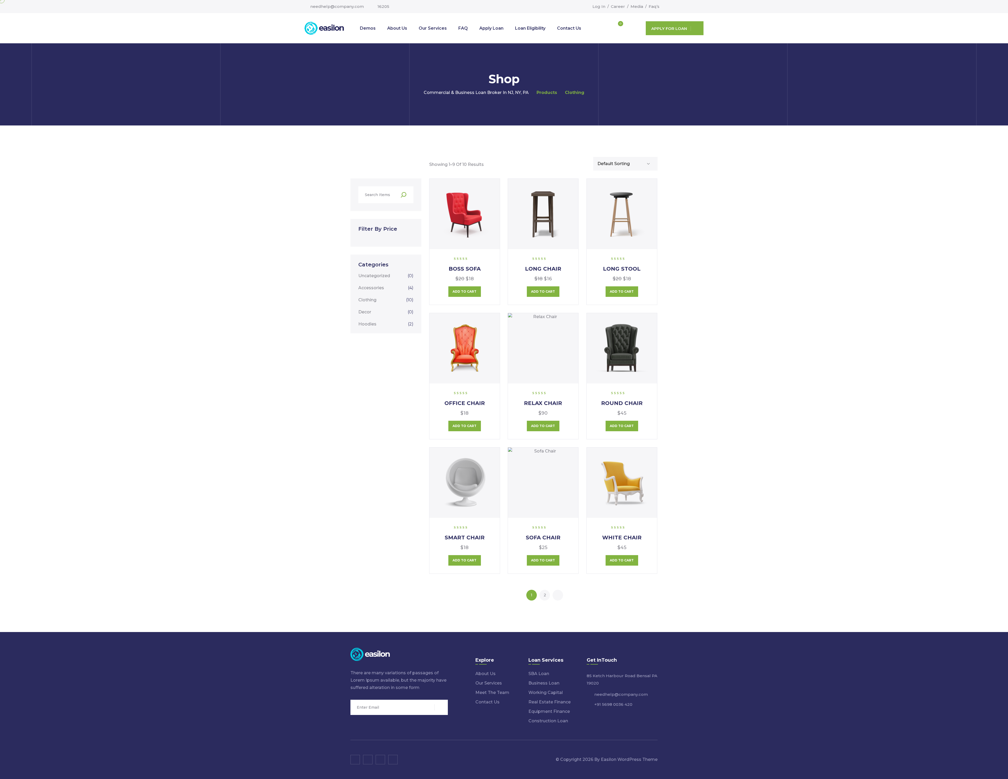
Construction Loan (548, 720)
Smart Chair (465, 537)
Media (637, 6)
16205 (383, 6)
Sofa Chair (543, 537)
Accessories (385, 287)
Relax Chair (543, 403)
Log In (598, 6)
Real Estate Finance (549, 701)
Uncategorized (385, 275)
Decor (385, 311)
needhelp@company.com (337, 6)
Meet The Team (492, 692)
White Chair (622, 537)
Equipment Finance (549, 711)
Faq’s (654, 6)
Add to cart (464, 291)
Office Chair (464, 403)
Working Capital (545, 692)
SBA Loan (538, 673)
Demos (368, 28)
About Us (397, 28)
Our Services (433, 28)
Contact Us (569, 28)
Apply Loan (491, 28)
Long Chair (543, 269)
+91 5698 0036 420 (613, 704)
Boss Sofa (465, 269)
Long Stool (621, 269)
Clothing (385, 299)
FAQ (463, 28)
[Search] (403, 194)
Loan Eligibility (530, 28)
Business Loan (543, 683)
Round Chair (622, 403)
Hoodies (385, 324)
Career (618, 6)
